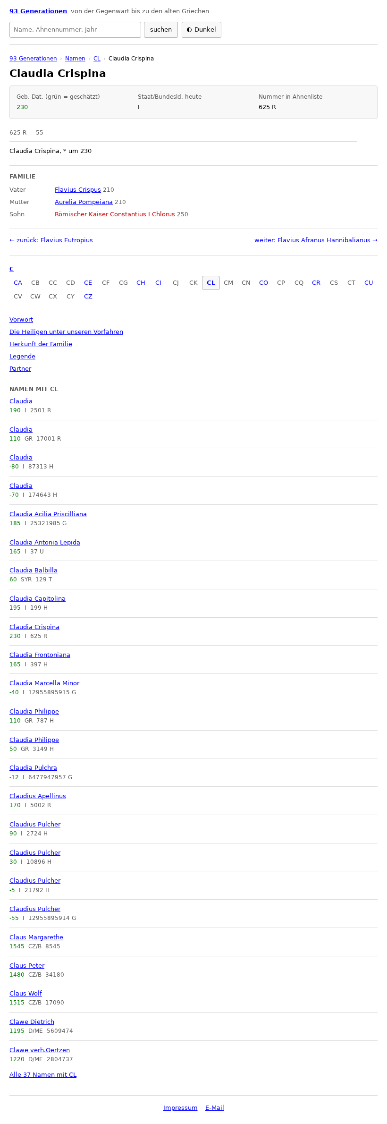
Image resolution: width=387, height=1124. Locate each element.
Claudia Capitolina (37, 598)
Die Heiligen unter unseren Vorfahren (66, 331)
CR (316, 282)
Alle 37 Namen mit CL (42, 1074)
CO (263, 282)
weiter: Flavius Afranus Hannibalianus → (316, 240)
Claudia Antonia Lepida (44, 542)
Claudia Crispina (34, 626)
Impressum (180, 1107)
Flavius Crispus (78, 189)
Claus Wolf (25, 993)
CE (88, 282)
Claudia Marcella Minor (44, 683)
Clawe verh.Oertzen (39, 1050)
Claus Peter (26, 965)
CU (368, 282)
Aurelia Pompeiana (84, 201)
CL (211, 282)
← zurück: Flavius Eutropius (51, 240)
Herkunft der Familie (40, 344)
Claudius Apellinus (37, 796)
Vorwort (21, 319)
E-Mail (214, 1107)
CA (18, 282)
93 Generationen (38, 11)
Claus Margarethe (36, 937)
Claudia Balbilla (33, 570)
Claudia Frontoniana (39, 654)
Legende (22, 356)
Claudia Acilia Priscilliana (48, 514)
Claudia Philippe (34, 711)
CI (158, 282)
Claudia (21, 401)
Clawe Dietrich (31, 1021)
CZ (88, 296)
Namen (75, 58)
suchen (161, 29)
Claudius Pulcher (34, 824)
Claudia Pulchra (33, 767)
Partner (20, 368)
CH (140, 282)
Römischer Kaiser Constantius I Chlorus (115, 214)
